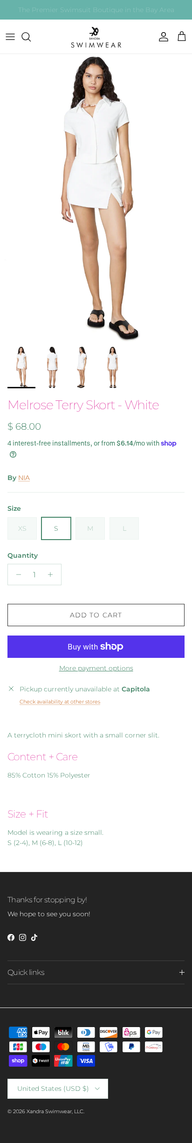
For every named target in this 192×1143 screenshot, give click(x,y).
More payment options (96, 668)
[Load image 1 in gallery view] (96, 198)
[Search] (31, 37)
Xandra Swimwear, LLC (55, 1111)
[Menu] (10, 37)
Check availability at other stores (60, 701)
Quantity (22, 555)
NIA (24, 477)
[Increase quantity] (53, 574)
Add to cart (96, 615)
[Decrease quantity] (16, 574)
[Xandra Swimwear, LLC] (96, 36)
